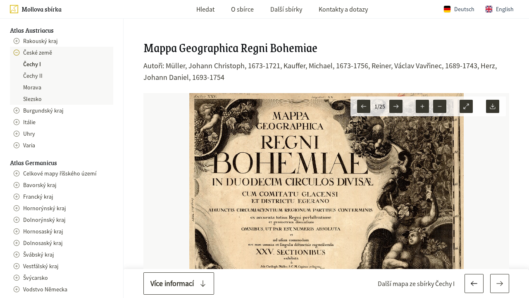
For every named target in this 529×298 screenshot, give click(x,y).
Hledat (205, 9)
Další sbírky (286, 9)
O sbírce (242, 9)
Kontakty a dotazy (343, 9)
